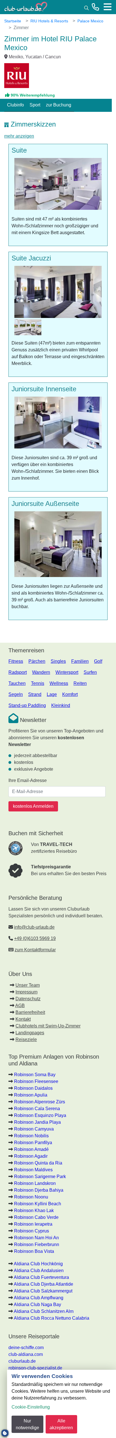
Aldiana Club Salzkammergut (43, 1291)
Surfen (90, 672)
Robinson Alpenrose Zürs (39, 1101)
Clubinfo (15, 104)
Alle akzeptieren (61, 1424)
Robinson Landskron (35, 1183)
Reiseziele (26, 1039)
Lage (52, 694)
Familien (80, 661)
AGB (20, 1005)
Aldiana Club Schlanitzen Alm (43, 1311)
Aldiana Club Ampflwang (38, 1297)
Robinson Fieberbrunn (36, 1244)
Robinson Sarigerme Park (40, 1176)
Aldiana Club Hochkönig (38, 1263)
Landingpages (29, 1032)
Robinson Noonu (31, 1197)
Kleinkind (60, 705)
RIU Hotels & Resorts (49, 21)
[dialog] (61, 1404)
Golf (98, 661)
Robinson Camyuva (34, 1129)
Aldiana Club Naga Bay (37, 1304)
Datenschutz (28, 998)
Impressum (26, 992)
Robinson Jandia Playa (37, 1122)
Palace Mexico (90, 21)
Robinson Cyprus (31, 1230)
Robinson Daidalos (33, 1088)
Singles (58, 661)
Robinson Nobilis (31, 1135)
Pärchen (36, 661)
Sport (35, 104)
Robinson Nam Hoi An (36, 1237)
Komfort (70, 694)
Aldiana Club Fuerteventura (41, 1277)
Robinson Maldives (33, 1169)
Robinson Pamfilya (33, 1142)
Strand (34, 694)
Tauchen (17, 683)
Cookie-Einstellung (31, 1407)
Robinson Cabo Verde (36, 1217)
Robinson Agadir (31, 1156)
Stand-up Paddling (27, 705)
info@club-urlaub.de (34, 927)
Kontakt (23, 1019)
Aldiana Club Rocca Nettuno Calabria (51, 1318)
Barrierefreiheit (30, 1012)
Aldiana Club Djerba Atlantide (43, 1284)
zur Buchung (58, 104)
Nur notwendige (27, 1424)
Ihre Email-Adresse (27, 780)
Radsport (17, 672)
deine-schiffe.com (26, 1347)
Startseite (12, 21)
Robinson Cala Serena (37, 1108)
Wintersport (66, 672)
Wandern (41, 672)
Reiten (80, 683)
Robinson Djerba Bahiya (38, 1190)
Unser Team (27, 985)
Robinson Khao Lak (34, 1210)
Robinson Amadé (31, 1149)
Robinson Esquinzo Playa (40, 1115)
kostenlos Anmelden (33, 806)
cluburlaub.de (22, 1361)
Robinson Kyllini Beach (37, 1203)
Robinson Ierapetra (33, 1224)
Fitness (15, 661)
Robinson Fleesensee (36, 1081)
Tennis (37, 683)
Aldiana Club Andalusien (39, 1270)
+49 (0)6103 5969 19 (35, 938)
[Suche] (86, 7)
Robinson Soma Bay (34, 1074)
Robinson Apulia (30, 1095)
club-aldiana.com (25, 1354)
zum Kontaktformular (35, 949)
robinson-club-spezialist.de (35, 1368)
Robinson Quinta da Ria (38, 1163)
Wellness (59, 683)
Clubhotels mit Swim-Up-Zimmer (48, 1026)
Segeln (15, 694)
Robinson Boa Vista (34, 1251)
